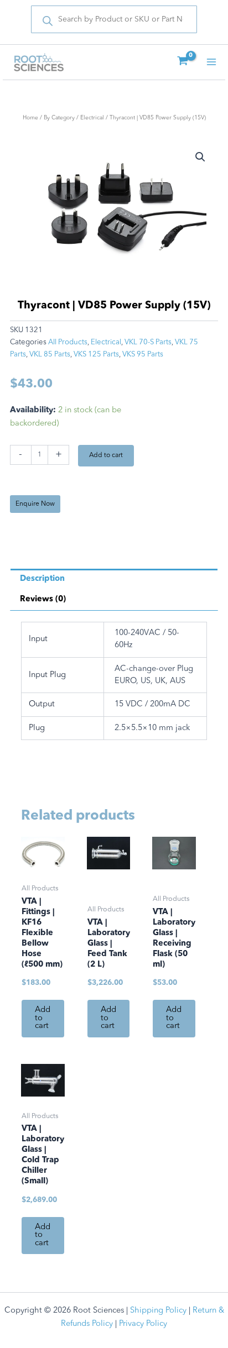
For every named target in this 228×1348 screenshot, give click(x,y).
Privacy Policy (143, 1324)
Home (30, 117)
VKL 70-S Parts (148, 342)
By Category (59, 117)
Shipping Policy (158, 1311)
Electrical (92, 117)
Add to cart (106, 455)
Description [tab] (42, 579)
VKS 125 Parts (96, 354)
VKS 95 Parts (142, 354)
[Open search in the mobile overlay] (114, 19)
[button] (200, 157)
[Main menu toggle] (211, 62)
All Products (67, 342)
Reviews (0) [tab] (43, 599)
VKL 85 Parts (49, 354)
